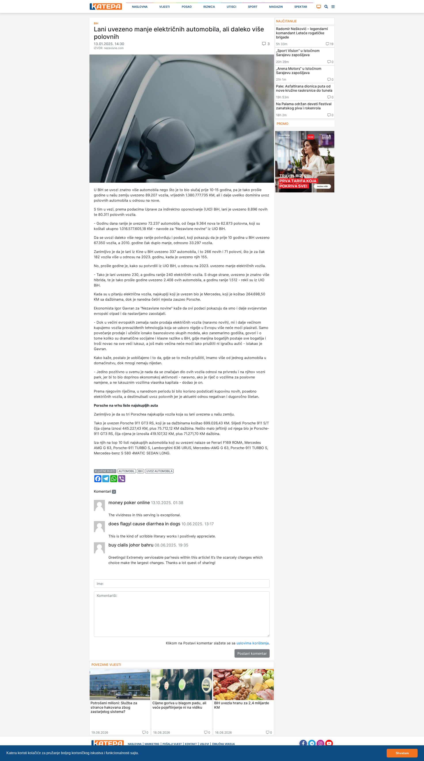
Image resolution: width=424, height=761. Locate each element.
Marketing (152, 744)
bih (140, 471)
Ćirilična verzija (223, 744)
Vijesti (164, 6)
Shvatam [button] (402, 753)
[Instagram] (320, 743)
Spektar (300, 6)
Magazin (276, 6)
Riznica (209, 6)
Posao (187, 6)
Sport (252, 6)
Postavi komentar (252, 653)
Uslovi (204, 744)
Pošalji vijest (172, 744)
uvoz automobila (159, 471)
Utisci (231, 6)
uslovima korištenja (253, 643)
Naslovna (140, 6)
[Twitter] (312, 743)
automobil (126, 471)
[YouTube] (329, 743)
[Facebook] (303, 743)
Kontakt (191, 744)
